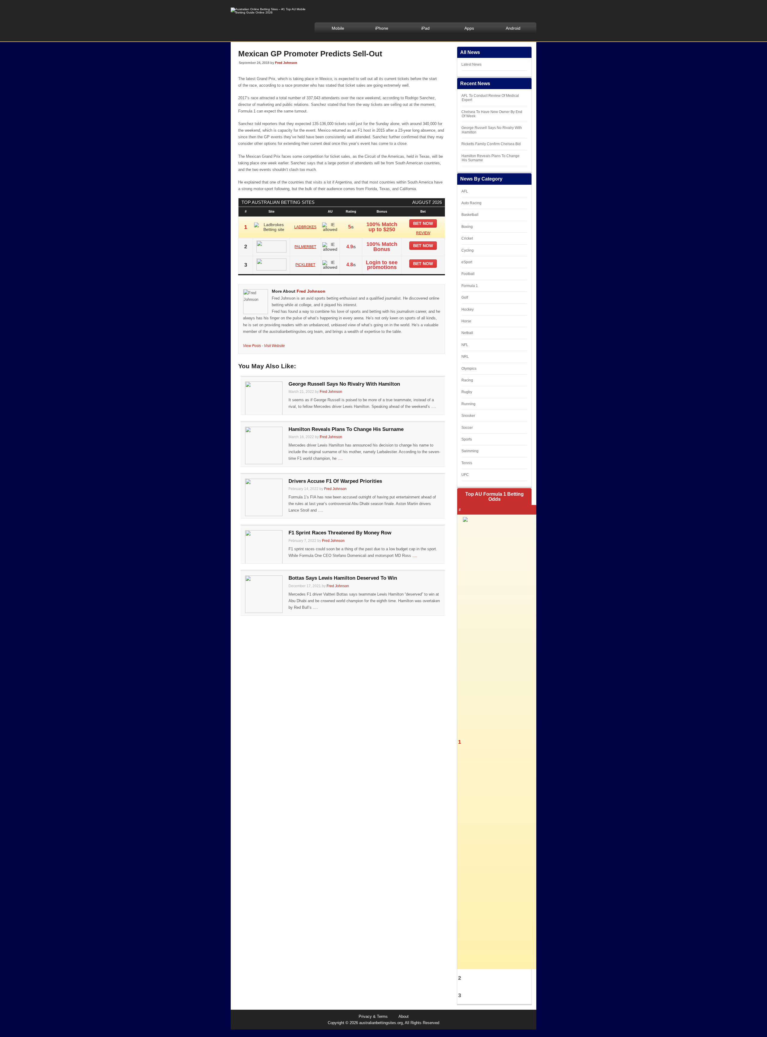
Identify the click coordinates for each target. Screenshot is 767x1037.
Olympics (468, 368)
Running (468, 404)
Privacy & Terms (373, 1016)
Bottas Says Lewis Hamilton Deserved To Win (343, 578)
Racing (467, 380)
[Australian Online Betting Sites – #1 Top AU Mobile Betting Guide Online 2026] (268, 12)
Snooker (468, 416)
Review (423, 233)
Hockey (467, 309)
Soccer (467, 428)
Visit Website (274, 346)
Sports (466, 439)
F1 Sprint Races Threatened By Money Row (340, 533)
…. (433, 406)
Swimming (469, 451)
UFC (465, 475)
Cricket (467, 238)
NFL (464, 345)
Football (468, 274)
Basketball (469, 215)
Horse (466, 321)
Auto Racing (471, 203)
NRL (465, 356)
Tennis (466, 463)
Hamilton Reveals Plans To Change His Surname (346, 429)
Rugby (466, 392)
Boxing (467, 227)
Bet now (423, 223)
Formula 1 (469, 286)
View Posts (252, 346)
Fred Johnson (286, 62)
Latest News (471, 64)
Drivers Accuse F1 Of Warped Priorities (335, 481)
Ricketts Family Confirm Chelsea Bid (491, 144)
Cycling (467, 250)
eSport (466, 262)
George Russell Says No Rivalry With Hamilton (344, 384)
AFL (464, 191)
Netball (467, 333)
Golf (464, 297)
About (403, 1016)
